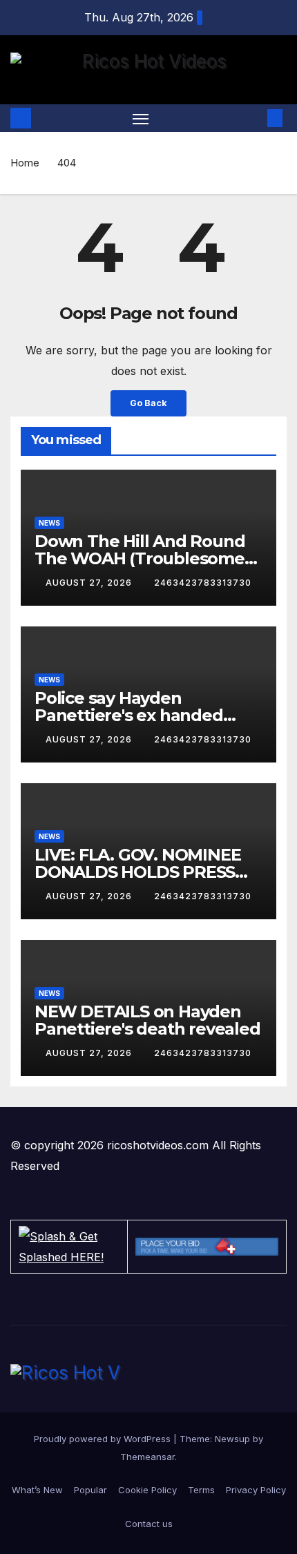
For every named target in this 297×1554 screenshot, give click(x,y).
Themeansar (147, 1456)
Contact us (149, 1523)
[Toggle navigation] (141, 118)
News (49, 523)
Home (24, 162)
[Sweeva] (206, 1247)
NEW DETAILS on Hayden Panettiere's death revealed (147, 1020)
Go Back (148, 403)
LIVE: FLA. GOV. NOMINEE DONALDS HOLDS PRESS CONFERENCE (137, 872)
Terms (201, 1489)
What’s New (37, 1489)
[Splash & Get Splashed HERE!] (69, 1246)
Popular (90, 1489)
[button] (254, 118)
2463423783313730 (202, 582)
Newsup (232, 1438)
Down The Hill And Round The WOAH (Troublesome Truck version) (140, 558)
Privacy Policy (256, 1489)
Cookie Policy (147, 1489)
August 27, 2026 (90, 582)
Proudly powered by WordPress (103, 1438)
